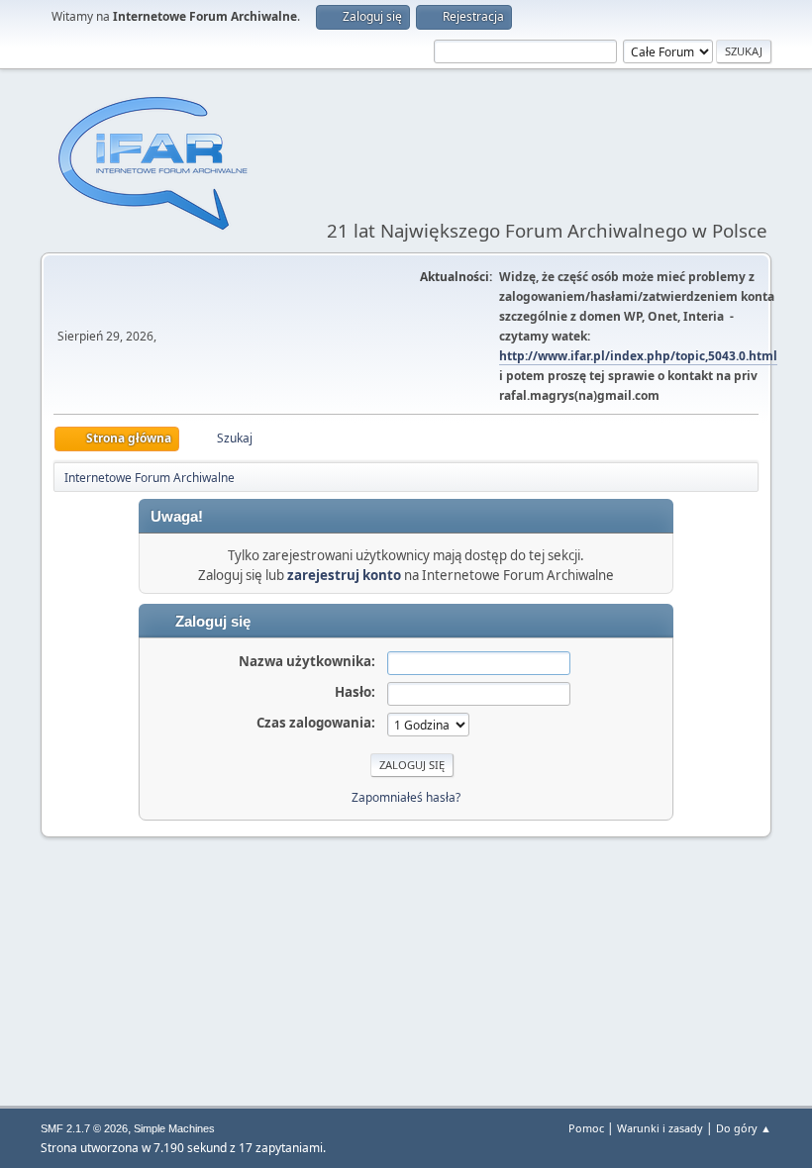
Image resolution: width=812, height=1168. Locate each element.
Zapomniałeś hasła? (406, 797)
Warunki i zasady (660, 1127)
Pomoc (586, 1127)
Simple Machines (174, 1128)
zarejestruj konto (344, 575)
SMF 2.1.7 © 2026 (84, 1128)
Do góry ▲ (743, 1127)
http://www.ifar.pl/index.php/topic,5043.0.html (638, 355)
